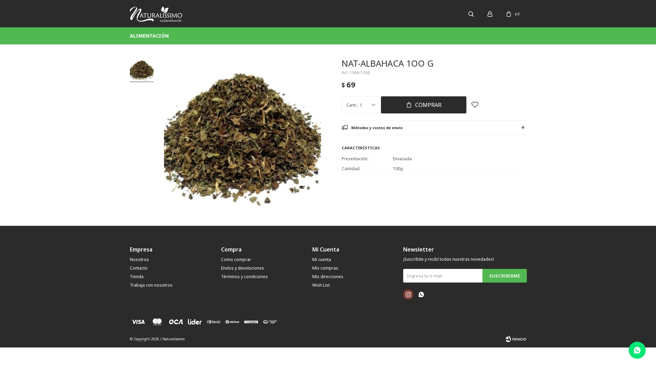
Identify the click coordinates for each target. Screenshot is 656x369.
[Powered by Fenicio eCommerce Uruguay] (516, 339)
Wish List (321, 285)
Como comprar (236, 259)
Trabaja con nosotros (151, 285)
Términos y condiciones (244, 276)
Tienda (137, 276)
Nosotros (139, 259)
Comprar (428, 105)
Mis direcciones (327, 276)
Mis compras (325, 268)
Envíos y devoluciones (242, 268)
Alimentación (149, 35)
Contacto (139, 268)
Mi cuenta (321, 259)
